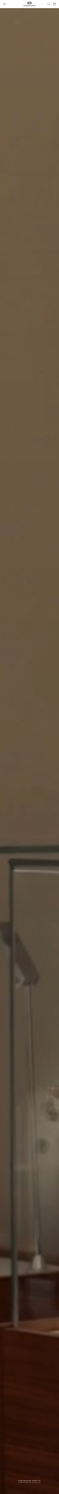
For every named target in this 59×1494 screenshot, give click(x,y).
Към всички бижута (29, 1481)
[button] (4, 4)
